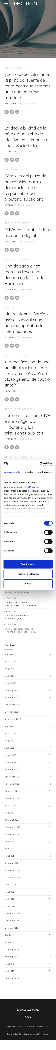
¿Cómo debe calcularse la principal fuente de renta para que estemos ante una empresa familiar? (27, 86)
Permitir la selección (28, 574)
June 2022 (9, 805)
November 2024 (12, 783)
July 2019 (9, 935)
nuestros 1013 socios (27, 487)
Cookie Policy (43, 1026)
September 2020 (12, 877)
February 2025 (11, 762)
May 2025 (9, 740)
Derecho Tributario (18, 121)
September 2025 (12, 719)
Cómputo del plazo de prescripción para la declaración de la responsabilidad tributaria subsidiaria (25, 187)
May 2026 (9, 668)
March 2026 (10, 683)
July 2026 (9, 654)
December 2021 (12, 827)
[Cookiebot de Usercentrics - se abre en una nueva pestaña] (40, 464)
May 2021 (9, 856)
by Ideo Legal (27, 103)
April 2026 (9, 676)
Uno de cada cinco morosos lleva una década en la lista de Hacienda (19, 631)
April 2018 (9, 971)
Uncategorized (15, 67)
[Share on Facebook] (6, 112)
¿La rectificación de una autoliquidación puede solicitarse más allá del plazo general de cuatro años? (27, 373)
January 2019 (11, 956)
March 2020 (10, 906)
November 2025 (12, 704)
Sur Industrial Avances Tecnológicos (34, 1034)
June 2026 (9, 661)
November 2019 (12, 920)
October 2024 (11, 791)
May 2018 (9, 964)
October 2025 (11, 711)
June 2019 (9, 942)
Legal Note (12, 1026)
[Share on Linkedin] (17, 112)
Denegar (28, 583)
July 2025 (9, 726)
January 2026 (11, 697)
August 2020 (10, 884)
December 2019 (12, 913)
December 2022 (12, 798)
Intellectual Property (27, 1026)
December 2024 (12, 776)
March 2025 (10, 755)
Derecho (10, 307)
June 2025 (9, 733)
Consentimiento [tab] (11, 472)
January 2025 (11, 769)
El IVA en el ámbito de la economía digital (16, 617)
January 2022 (11, 820)
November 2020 (12, 870)
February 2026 (11, 690)
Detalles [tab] (29, 472)
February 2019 (11, 949)
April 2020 (9, 899)
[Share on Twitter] (12, 112)
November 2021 (12, 834)
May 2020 (9, 892)
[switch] (48, 532)
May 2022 (9, 812)
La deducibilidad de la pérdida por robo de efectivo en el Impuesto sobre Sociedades (19, 592)
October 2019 (11, 928)
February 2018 (11, 978)
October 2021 (11, 841)
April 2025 (9, 747)
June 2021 (9, 848)
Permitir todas (28, 564)
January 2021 (11, 863)
